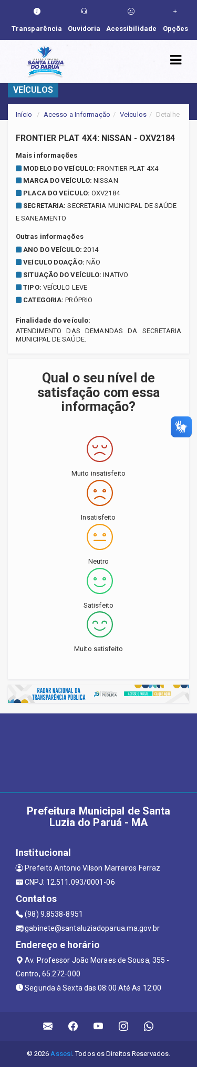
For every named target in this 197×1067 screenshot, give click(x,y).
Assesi (61, 1054)
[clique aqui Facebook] (73, 1026)
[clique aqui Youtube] (98, 1026)
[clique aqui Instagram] (124, 1026)
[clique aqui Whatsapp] (149, 1026)
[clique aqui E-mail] (48, 1026)
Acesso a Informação (77, 114)
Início (24, 114)
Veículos (133, 114)
